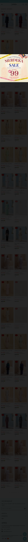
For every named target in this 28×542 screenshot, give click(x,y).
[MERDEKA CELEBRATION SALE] (14, 68)
